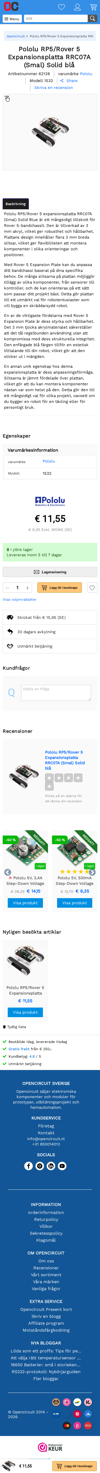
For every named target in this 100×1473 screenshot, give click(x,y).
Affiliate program (46, 1323)
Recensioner (46, 1267)
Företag (46, 1125)
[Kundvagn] (89, 7)
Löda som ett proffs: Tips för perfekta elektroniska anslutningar (46, 1350)
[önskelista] (57, 7)
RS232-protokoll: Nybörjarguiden (46, 1371)
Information (46, 1204)
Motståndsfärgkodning (46, 1330)
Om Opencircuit (46, 1252)
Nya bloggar (46, 1342)
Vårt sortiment (46, 1274)
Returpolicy (46, 1219)
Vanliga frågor (46, 1288)
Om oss (46, 1260)
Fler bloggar (46, 1378)
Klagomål (46, 1240)
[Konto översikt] (73, 7)
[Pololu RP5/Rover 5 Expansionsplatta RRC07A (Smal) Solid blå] (24, 776)
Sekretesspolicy (46, 1233)
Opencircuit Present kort (46, 1309)
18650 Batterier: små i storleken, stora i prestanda (46, 1364)
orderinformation (46, 1212)
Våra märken (46, 1281)
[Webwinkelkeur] (50, 1448)
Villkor (46, 1226)
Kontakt (46, 1132)
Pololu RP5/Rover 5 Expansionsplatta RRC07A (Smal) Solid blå (65, 760)
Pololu (49, 461)
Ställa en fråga (36, 689)
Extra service (46, 1301)
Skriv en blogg (46, 1316)
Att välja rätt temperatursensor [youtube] (46, 1357)
